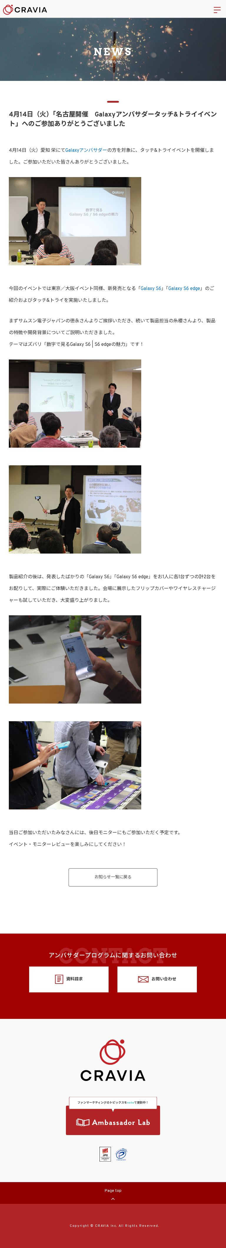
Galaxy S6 (151, 289)
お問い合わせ (164, 979)
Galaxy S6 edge (184, 289)
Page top (113, 1190)
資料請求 (74, 979)
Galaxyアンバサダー (86, 151)
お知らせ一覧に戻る (113, 877)
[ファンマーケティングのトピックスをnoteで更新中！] (113, 1120)
